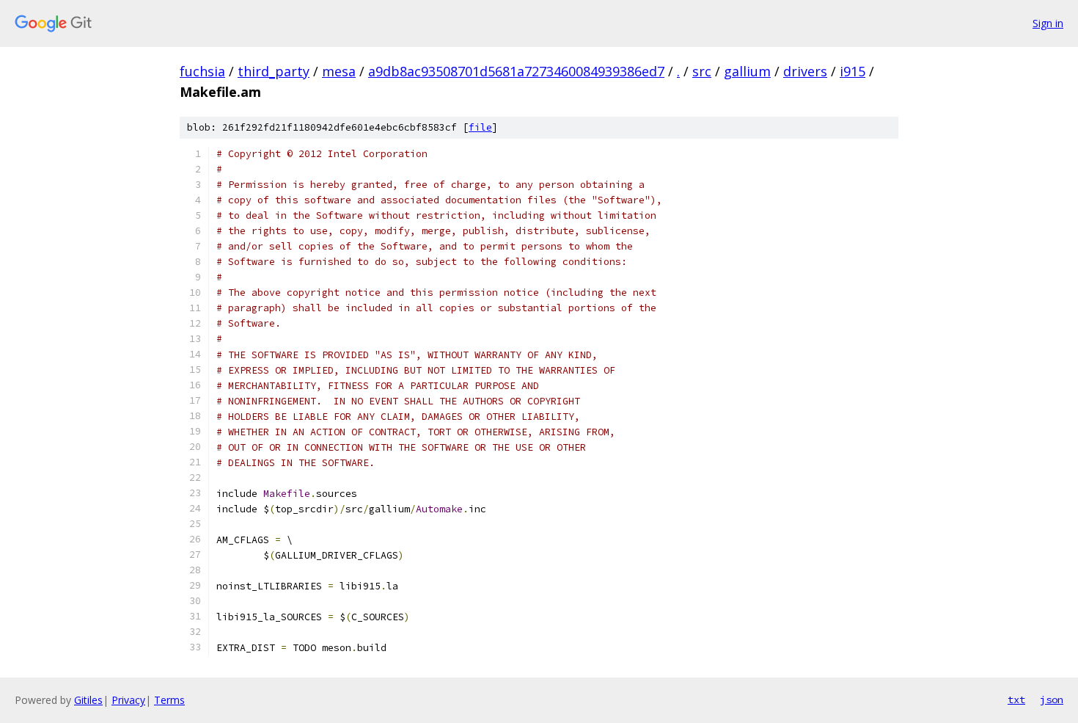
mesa (339, 71)
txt (1016, 699)
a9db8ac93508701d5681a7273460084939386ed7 (516, 71)
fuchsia (202, 71)
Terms (169, 700)
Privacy (128, 700)
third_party (273, 71)
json (1051, 699)
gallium (747, 71)
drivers (805, 71)
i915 (852, 71)
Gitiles (88, 700)
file (480, 127)
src (701, 71)
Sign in (1048, 23)
